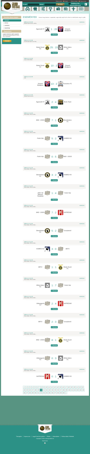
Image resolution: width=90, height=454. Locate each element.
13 (54, 387)
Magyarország (83, 1)
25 (27, 390)
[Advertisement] (7, 56)
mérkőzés (7, 25)
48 (29, 393)
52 (41, 393)
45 (83, 390)
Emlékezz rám (75, 3)
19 (71, 387)
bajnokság (7, 28)
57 (55, 393)
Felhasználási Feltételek (68, 436)
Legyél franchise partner (39, 436)
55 (49, 393)
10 (46, 387)
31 (44, 390)
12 (51, 387)
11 (49, 387)
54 (46, 393)
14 (57, 387)
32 (46, 390)
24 (24, 390)
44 (80, 390)
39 (66, 390)
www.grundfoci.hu (49, 438)
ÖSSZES (7, 20)
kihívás (6, 23)
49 (32, 393)
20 (74, 387)
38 (63, 390)
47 (27, 393)
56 (52, 393)
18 (68, 387)
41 (72, 390)
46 (24, 393)
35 (55, 390)
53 (44, 393)
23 (82, 387)
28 (35, 390)
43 (77, 390)
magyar (66, 1)
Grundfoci (45, 428)
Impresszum (27, 436)
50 (35, 393)
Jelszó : (41, 4)
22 (80, 387)
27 (32, 390)
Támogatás (19, 436)
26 (29, 390)
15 (60, 387)
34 (52, 390)
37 (60, 390)
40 (69, 390)
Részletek (55, 34)
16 (63, 387)
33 (49, 390)
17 (65, 387)
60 (63, 393)
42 (74, 390)
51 (38, 393)
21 (77, 387)
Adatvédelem (56, 436)
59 (60, 393)
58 (58, 393)
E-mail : (25, 4)
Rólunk (48, 436)
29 (38, 390)
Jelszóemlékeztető (75, 5)
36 (58, 390)
